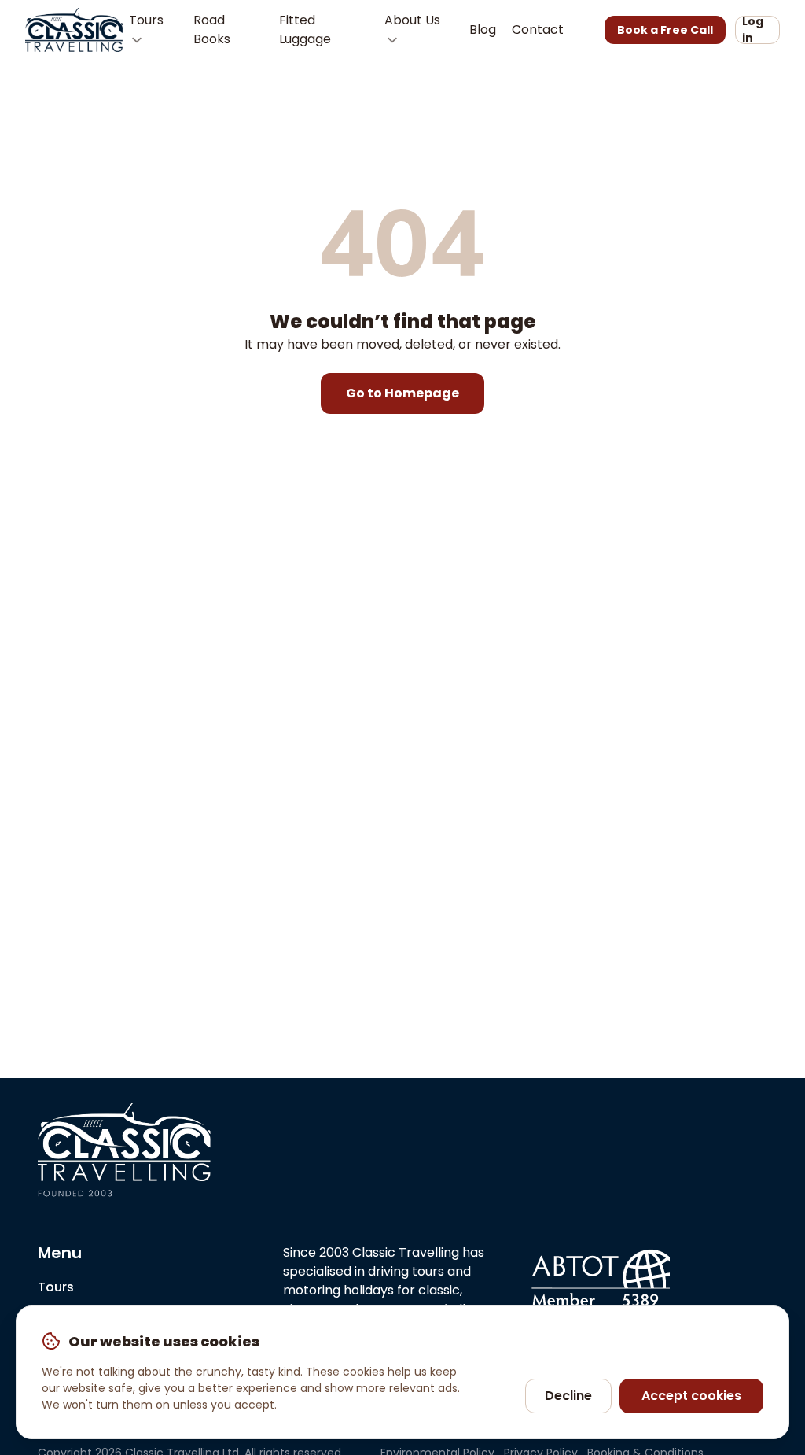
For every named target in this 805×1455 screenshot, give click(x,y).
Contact (538, 29)
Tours (146, 20)
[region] (402, 1372)
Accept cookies (691, 1396)
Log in (752, 30)
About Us (412, 20)
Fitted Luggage (305, 29)
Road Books (211, 29)
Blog (482, 29)
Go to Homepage (402, 393)
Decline (568, 1396)
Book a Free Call (665, 30)
